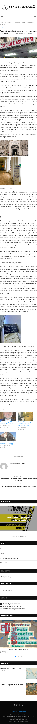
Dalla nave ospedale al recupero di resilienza (7, 423)
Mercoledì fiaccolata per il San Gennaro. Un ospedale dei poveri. (25, 424)
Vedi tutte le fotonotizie (18, 536)
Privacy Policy (4, 563)
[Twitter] (17, 705)
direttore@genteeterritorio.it (11, 604)
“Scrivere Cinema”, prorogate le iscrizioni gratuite (18, 518)
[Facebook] (14, 705)
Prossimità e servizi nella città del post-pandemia (11, 685)
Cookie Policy (14, 711)
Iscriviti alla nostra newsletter (9, 558)
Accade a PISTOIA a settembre (18, 649)
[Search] (35, 16)
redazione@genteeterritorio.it (12, 606)
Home (1, 22)
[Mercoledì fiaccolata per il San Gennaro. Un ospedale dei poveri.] (25, 416)
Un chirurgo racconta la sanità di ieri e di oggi (7, 443)
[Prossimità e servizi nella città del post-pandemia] (31, 689)
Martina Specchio (6, 33)
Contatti (2, 553)
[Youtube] (22, 705)
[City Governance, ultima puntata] (31, 673)
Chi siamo (3, 549)
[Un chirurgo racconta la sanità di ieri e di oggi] (8, 436)
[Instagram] (19, 705)
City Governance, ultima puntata (11, 669)
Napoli (9, 22)
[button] (1, 518)
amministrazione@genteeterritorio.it (14, 609)
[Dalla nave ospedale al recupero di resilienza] (8, 416)
